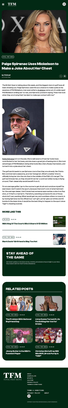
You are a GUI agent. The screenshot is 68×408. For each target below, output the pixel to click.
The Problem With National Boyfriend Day (18, 320)
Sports (30, 378)
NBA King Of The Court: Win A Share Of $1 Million (24, 224)
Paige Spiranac (8, 159)
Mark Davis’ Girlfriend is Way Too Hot (19, 241)
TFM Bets (6, 219)
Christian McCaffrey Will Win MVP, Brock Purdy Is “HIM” (47, 353)
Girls (29, 374)
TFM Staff (7, 75)
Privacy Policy (32, 382)
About (46, 393)
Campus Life (31, 376)
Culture (30, 380)
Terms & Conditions (34, 384)
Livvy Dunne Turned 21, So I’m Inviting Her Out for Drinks (47, 321)
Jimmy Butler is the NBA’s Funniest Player (18, 352)
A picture (41, 90)
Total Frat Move (8, 57)
